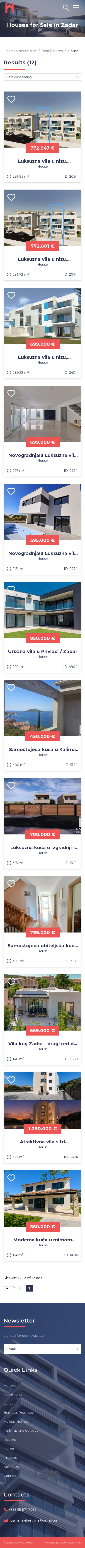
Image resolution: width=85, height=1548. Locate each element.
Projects (10, 1458)
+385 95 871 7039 (22, 1510)
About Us (11, 1467)
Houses (10, 1385)
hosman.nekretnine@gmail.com (34, 1520)
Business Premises (19, 1412)
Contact (10, 1476)
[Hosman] (9, 8)
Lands (8, 1403)
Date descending (19, 77)
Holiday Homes (16, 1421)
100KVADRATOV (23, 1542)
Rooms (10, 1440)
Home (9, 1449)
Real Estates (52, 51)
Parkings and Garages (21, 1430)
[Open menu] (76, 7)
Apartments (13, 1394)
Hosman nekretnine (20, 51)
